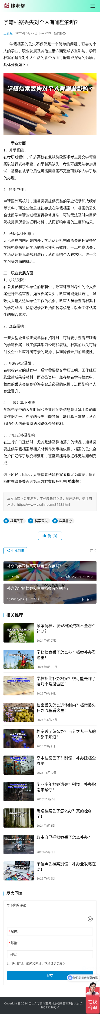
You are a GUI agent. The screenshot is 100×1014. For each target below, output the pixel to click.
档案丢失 (41, 521)
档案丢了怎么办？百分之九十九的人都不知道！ (66, 734)
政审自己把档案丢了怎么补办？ (64, 837)
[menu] (93, 6)
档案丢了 (16, 521)
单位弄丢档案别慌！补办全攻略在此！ (66, 867)
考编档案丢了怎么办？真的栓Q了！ (64, 814)
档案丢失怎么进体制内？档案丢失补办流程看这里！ (66, 708)
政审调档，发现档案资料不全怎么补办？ (66, 628)
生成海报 (17, 551)
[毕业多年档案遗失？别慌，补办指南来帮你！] (18, 791)
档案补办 (60, 33)
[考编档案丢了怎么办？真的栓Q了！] (18, 818)
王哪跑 (8, 33)
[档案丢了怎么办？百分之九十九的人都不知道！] (18, 738)
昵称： (14, 931)
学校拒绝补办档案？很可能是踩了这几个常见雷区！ (66, 681)
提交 (50, 975)
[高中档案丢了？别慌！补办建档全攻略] (18, 765)
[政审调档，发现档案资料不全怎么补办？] (18, 633)
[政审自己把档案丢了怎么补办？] (18, 844)
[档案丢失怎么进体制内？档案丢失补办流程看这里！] (18, 712)
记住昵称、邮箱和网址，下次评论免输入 (38, 963)
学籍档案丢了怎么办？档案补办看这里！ (66, 655)
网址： (14, 954)
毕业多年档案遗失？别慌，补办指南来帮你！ (66, 787)
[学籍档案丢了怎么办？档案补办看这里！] (18, 659)
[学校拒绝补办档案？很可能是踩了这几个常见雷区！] (18, 685)
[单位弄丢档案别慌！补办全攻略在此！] (18, 871)
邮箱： (14, 943)
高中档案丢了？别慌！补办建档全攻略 (66, 761)
